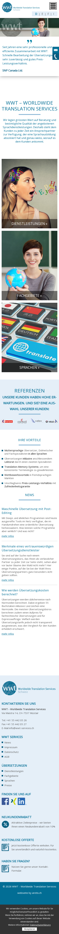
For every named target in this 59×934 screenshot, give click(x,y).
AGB (6, 756)
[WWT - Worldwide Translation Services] (21, 11)
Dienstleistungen (13, 771)
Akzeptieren (29, 929)
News (7, 742)
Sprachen (9, 780)
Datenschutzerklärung (40, 925)
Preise (8, 785)
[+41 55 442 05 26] (55, 56)
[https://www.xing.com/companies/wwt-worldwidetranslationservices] (13, 803)
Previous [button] (3, 421)
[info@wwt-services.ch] (55, 50)
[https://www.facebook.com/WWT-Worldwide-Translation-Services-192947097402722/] (5, 803)
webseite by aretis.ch (29, 892)
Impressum (10, 747)
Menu (53, 6)
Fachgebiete (11, 775)
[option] (29, 56)
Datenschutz (11, 752)
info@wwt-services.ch (21, 728)
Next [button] (55, 421)
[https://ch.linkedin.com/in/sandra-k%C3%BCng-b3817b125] (22, 803)
